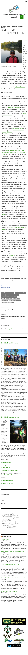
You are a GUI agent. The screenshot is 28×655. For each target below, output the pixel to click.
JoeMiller (11, 35)
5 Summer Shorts (5, 539)
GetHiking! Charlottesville (7, 480)
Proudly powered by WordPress (7, 653)
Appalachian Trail (9, 293)
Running (3, 27)
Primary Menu (26, 2)
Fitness (12, 26)
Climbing (3, 26)
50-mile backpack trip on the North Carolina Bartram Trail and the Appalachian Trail (13, 152)
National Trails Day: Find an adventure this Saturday (13, 578)
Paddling (20, 26)
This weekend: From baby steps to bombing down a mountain (13, 316)
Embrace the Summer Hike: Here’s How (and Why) (13, 551)
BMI (3, 214)
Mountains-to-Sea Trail (12, 294)
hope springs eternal (17, 128)
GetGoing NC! (14, 10)
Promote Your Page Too (5, 287)
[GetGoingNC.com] (1, 285)
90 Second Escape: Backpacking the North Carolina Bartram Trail (13, 309)
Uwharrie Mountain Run (13, 107)
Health (16, 26)
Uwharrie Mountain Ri (15, 300)
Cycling (8, 26)
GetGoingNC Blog (7, 536)
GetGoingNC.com (4, 283)
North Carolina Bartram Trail (9, 296)
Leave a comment (19, 35)
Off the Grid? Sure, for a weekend (9, 591)
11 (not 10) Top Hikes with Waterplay (10, 564)
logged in (10, 328)
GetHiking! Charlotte (6, 462)
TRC (5, 133)
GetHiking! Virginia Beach (7, 483)
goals (3, 294)
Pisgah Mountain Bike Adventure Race (11, 298)
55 (2, 293)
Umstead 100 (12, 255)
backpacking (19, 293)
